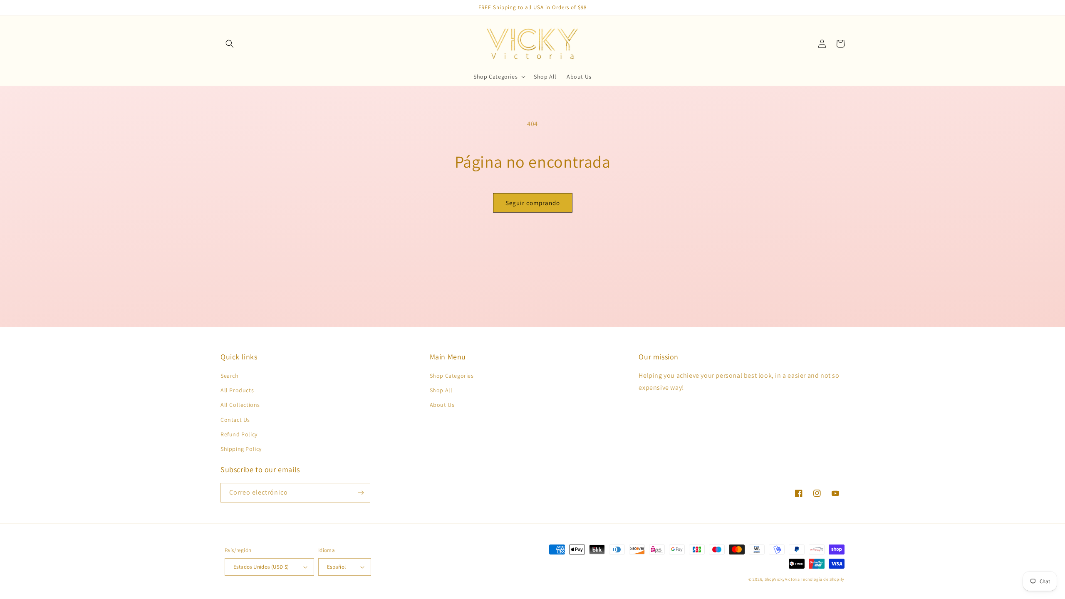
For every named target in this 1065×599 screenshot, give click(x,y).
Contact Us (235, 419)
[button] (229, 44)
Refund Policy (239, 434)
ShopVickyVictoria (782, 579)
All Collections (240, 404)
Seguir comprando (532, 203)
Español (336, 566)
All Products (237, 390)
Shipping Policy (241, 449)
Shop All (441, 390)
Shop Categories (452, 375)
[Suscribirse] (361, 492)
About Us (442, 404)
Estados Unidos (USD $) (261, 566)
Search (229, 375)
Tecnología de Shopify (823, 579)
